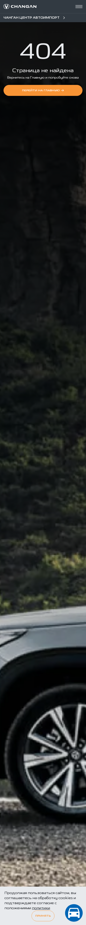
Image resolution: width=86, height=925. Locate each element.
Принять (43, 916)
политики (41, 908)
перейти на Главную (41, 90)
